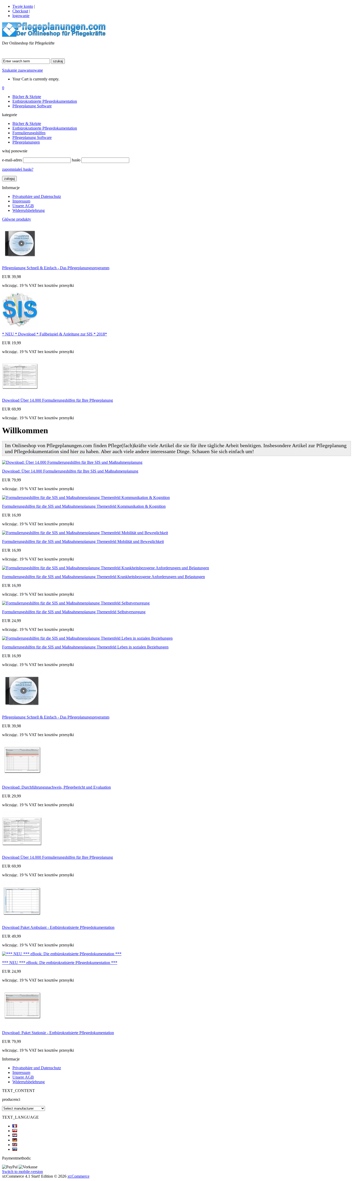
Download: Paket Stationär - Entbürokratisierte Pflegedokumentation (58, 1032)
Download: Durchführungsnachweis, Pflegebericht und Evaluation (56, 787)
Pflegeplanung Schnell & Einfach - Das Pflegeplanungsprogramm (55, 268)
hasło (76, 160)
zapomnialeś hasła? (17, 169)
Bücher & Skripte (26, 96)
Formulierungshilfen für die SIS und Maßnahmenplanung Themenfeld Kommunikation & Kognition (84, 506)
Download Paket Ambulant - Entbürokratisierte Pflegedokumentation (58, 927)
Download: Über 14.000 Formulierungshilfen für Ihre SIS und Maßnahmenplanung (70, 471)
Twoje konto (22, 6)
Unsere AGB (23, 206)
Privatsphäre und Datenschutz (36, 196)
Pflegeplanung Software (32, 106)
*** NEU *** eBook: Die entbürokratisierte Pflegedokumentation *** (59, 962)
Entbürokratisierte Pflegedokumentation (44, 101)
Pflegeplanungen (26, 142)
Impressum (21, 201)
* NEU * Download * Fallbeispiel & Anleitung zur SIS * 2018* (54, 334)
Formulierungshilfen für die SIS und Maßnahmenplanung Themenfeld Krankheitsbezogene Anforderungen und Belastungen (103, 576)
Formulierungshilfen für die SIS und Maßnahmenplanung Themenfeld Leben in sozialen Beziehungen (85, 647)
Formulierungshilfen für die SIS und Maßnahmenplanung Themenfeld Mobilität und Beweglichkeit (83, 541)
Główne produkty (16, 219)
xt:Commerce (78, 1176)
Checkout (20, 11)
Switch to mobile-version (22, 1171)
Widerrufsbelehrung (28, 210)
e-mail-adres (12, 160)
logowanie (20, 15)
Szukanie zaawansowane (22, 70)
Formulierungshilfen (28, 133)
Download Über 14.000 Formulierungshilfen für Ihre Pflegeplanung (57, 400)
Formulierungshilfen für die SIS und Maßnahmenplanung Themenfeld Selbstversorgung (73, 612)
